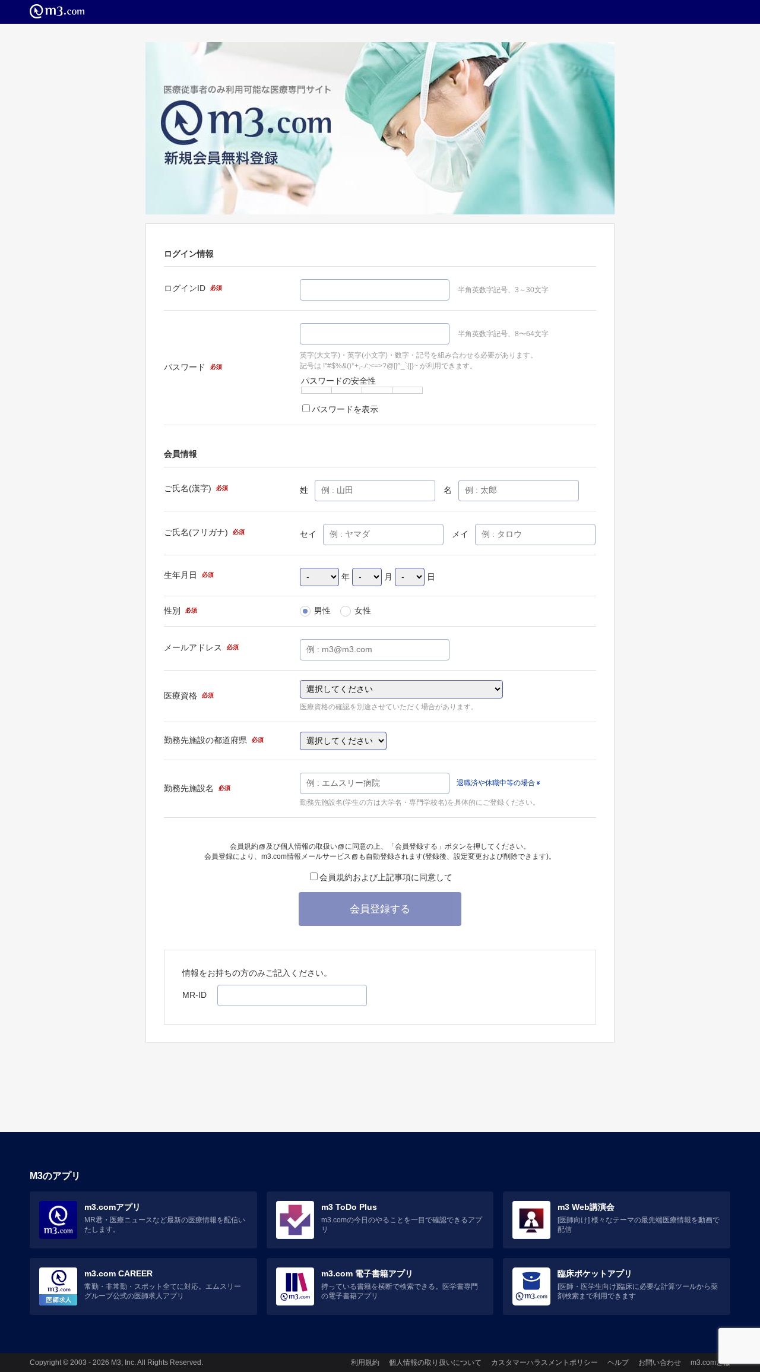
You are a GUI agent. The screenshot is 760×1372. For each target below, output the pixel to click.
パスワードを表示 (345, 409)
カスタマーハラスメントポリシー (544, 1362)
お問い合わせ (659, 1362)
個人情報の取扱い (308, 846)
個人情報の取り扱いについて (435, 1362)
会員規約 (244, 846)
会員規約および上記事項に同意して (385, 877)
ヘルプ (618, 1362)
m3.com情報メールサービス (306, 856)
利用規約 (365, 1362)
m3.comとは (710, 1362)
